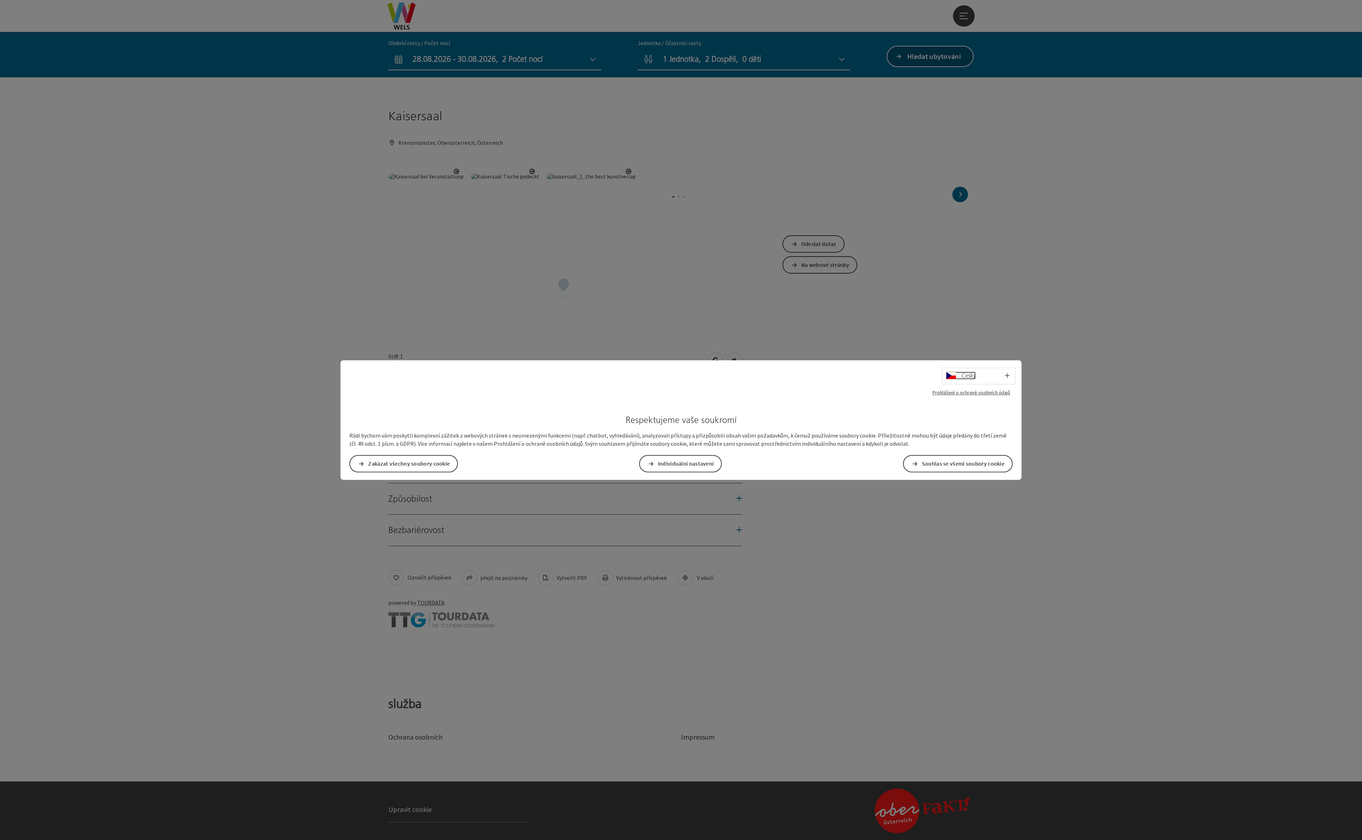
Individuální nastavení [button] (686, 463)
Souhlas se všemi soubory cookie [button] (963, 463)
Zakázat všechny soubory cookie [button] (409, 463)
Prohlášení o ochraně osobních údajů (971, 392)
